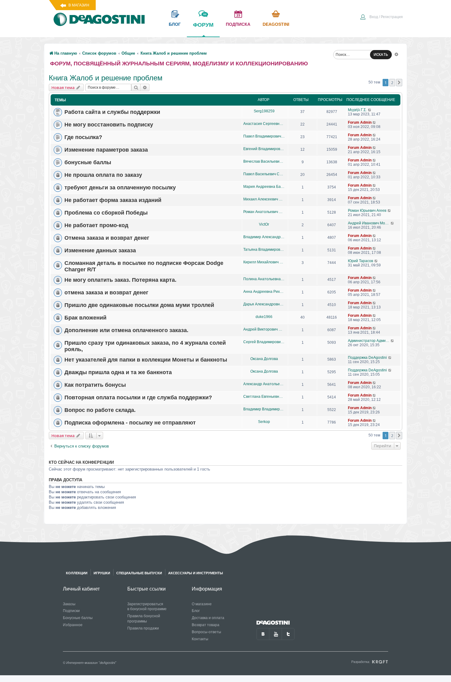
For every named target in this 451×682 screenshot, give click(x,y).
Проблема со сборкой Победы (106, 213)
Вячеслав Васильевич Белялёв (264, 161)
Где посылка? (83, 137)
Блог (196, 611)
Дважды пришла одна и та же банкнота (118, 372)
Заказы (69, 604)
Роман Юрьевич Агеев (367, 210)
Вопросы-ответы (206, 632)
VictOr (264, 224)
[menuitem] (381, 17)
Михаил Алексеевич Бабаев (264, 199)
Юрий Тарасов (360, 261)
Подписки (71, 611)
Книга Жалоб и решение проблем (106, 78)
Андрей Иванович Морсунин (369, 223)
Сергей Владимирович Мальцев (264, 342)
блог (175, 24)
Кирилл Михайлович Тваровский (264, 262)
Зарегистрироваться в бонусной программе (147, 606)
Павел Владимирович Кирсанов (264, 136)
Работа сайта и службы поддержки (112, 112)
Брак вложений (85, 318)
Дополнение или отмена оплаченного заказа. (126, 330)
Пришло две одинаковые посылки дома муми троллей (139, 305)
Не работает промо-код (96, 225)
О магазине (202, 604)
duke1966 (264, 317)
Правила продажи (143, 628)
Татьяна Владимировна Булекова (264, 249)
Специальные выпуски (139, 573)
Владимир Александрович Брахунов (264, 237)
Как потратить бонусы (95, 385)
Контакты (200, 639)
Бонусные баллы (78, 618)
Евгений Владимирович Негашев (264, 149)
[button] (399, 82)
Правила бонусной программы (143, 618)
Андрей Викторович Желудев (264, 329)
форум (203, 25)
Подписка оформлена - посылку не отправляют (130, 423)
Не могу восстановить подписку (108, 125)
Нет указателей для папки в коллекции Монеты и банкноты (145, 360)
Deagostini (276, 24)
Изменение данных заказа (100, 250)
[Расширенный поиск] (396, 54)
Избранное (73, 625)
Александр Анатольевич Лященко (264, 384)
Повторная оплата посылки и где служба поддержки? (138, 397)
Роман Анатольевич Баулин (264, 212)
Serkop (264, 422)
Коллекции (76, 573)
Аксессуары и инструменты (195, 573)
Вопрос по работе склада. (100, 410)
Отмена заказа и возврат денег (106, 238)
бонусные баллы (87, 162)
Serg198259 (264, 111)
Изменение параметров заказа (106, 150)
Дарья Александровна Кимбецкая (264, 304)
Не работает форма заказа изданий (112, 200)
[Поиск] (136, 87)
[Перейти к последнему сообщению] (370, 110)
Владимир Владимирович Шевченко (264, 409)
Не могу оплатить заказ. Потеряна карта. (120, 280)
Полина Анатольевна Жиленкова (264, 279)
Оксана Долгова (264, 359)
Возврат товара (205, 625)
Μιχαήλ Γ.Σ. (357, 110)
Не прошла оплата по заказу (103, 175)
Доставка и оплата (208, 618)
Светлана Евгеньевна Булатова (264, 396)
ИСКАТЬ (381, 54)
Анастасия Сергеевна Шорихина (264, 124)
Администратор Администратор (369, 341)
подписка (238, 24)
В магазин (78, 5)
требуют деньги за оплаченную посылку (120, 187)
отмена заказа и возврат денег (106, 292)
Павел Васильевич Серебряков (264, 174)
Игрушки (102, 573)
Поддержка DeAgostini (367, 357)
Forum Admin (360, 122)
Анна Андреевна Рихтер (264, 291)
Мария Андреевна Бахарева (264, 186)
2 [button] (392, 82)
